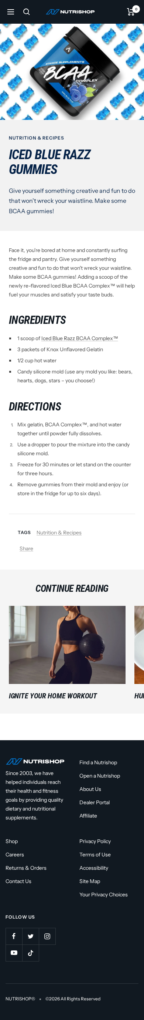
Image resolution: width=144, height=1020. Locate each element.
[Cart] (131, 12)
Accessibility (93, 868)
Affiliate (88, 815)
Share (26, 548)
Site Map (89, 881)
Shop (12, 841)
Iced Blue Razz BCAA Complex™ (79, 338)
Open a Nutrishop (99, 775)
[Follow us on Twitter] (30, 936)
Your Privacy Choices (103, 894)
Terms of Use (95, 854)
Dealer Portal (94, 802)
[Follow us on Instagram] (47, 936)
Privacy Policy (95, 841)
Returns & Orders (26, 868)
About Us (90, 789)
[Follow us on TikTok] (30, 952)
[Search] (26, 12)
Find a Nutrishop (98, 762)
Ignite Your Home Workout (53, 695)
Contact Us (18, 881)
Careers (15, 854)
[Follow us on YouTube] (14, 952)
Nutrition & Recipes (36, 138)
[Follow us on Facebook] (14, 936)
